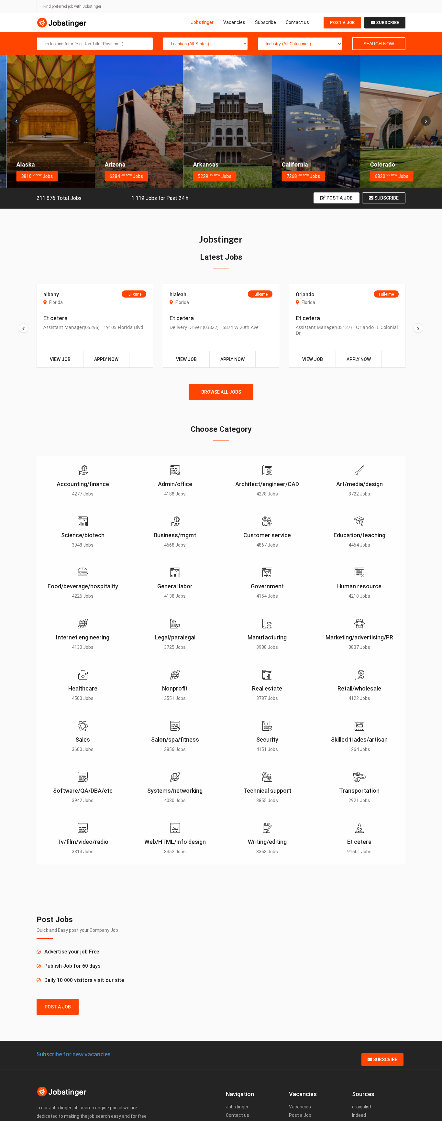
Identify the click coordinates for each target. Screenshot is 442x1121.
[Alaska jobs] (44, 121)
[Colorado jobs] (398, 121)
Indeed (359, 1115)
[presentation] (16, 121)
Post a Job (342, 22)
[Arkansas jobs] (221, 121)
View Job (60, 359)
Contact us (297, 22)
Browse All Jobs (221, 392)
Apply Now (106, 359)
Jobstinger (202, 22)
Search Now (378, 43)
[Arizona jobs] (132, 121)
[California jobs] (309, 121)
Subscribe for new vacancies (74, 1054)
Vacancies (234, 22)
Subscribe (265, 22)
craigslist (361, 1106)
